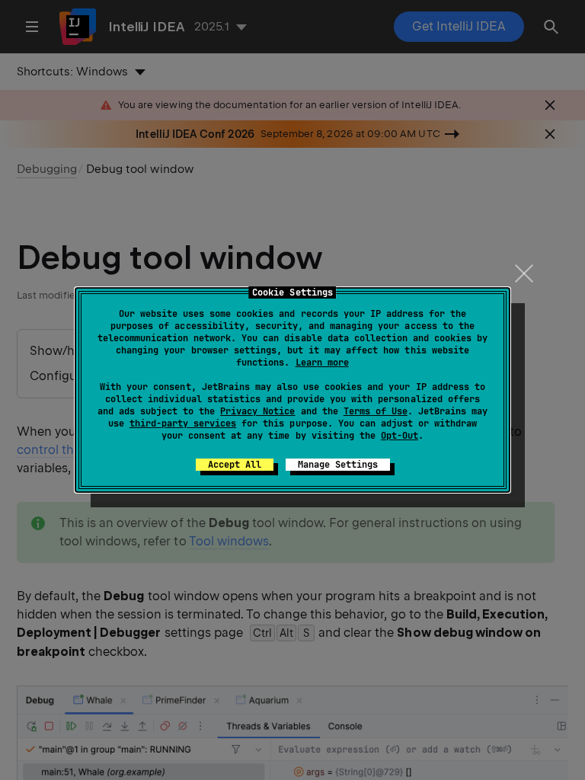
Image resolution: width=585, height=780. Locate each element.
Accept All (234, 465)
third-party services (182, 423)
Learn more (322, 362)
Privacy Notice (257, 411)
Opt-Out (399, 436)
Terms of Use (376, 411)
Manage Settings (338, 465)
